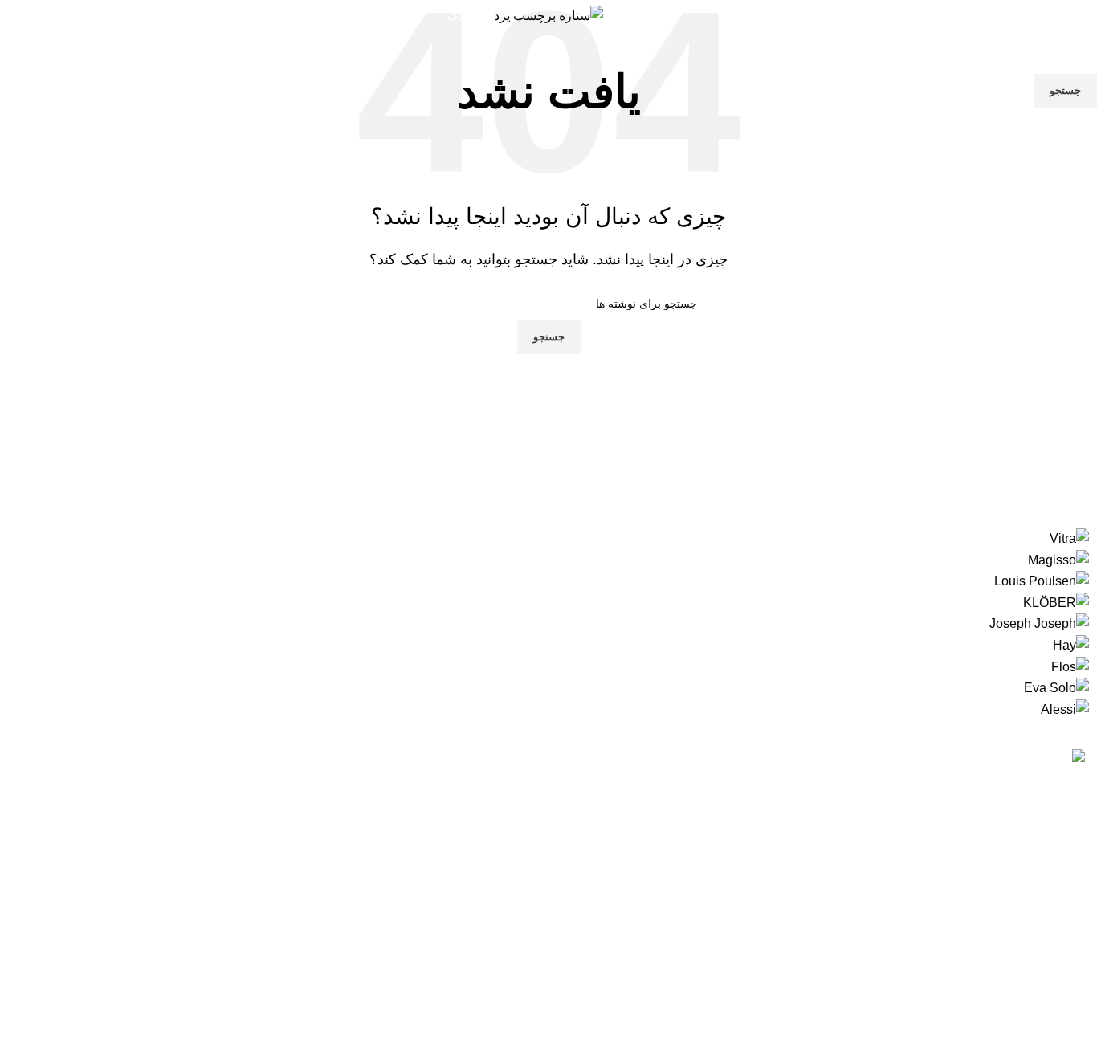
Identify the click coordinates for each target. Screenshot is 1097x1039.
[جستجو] (936, 16)
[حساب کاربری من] (1078, 16)
